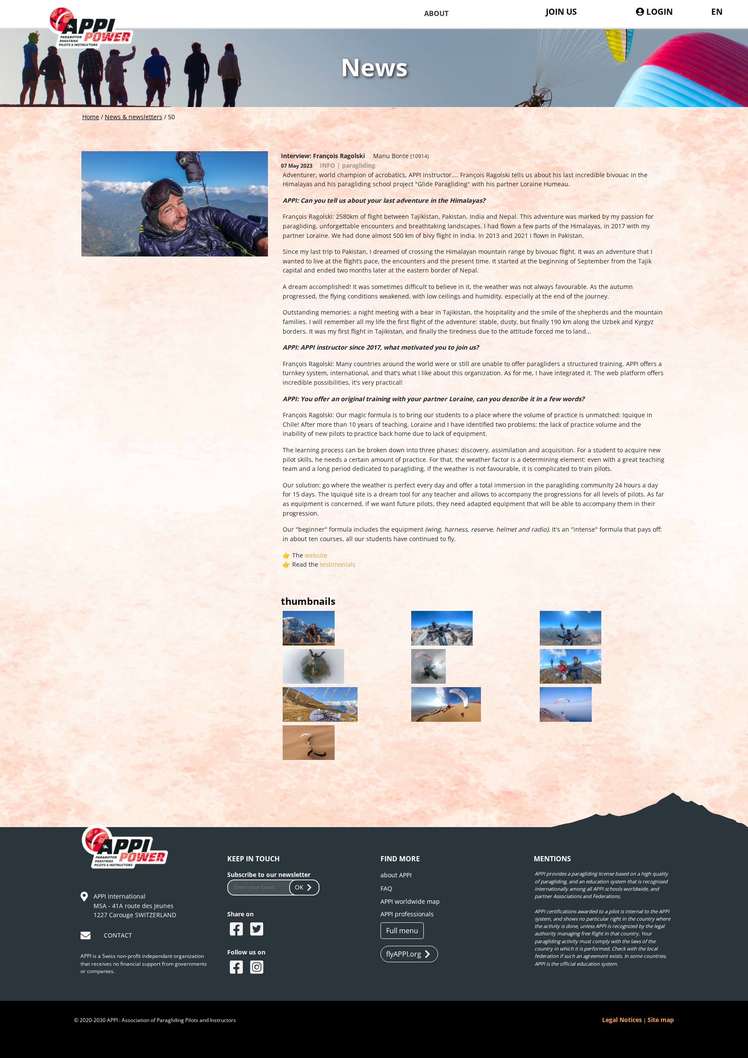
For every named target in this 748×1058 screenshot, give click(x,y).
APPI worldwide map (410, 901)
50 (171, 117)
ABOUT (436, 13)
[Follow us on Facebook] (237, 968)
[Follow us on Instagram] (258, 968)
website (315, 555)
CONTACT (118, 935)
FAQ (386, 888)
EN (716, 11)
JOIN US (561, 11)
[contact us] (87, 937)
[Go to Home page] (96, 38)
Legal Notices (622, 1020)
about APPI (396, 875)
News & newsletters (133, 117)
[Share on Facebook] (237, 930)
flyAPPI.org (403, 954)
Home (90, 117)
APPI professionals (407, 914)
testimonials (337, 564)
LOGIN (658, 11)
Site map (661, 1020)
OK (299, 887)
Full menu (402, 930)
